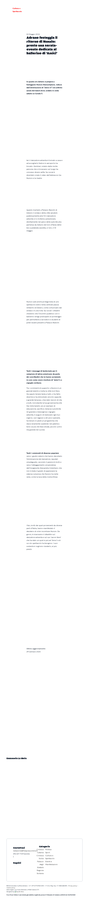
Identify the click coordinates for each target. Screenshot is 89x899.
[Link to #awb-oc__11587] (7, 10)
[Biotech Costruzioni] (44, 183)
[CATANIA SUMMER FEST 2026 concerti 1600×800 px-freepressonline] (44, 236)
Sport (47, 852)
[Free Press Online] (77, 4)
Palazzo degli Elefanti (40, 864)
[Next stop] (44, 608)
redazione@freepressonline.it (25, 850)
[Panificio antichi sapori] (44, 257)
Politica (48, 849)
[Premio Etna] (44, 280)
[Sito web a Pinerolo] (19, 892)
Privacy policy (72, 886)
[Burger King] (44, 628)
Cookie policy (11, 888)
